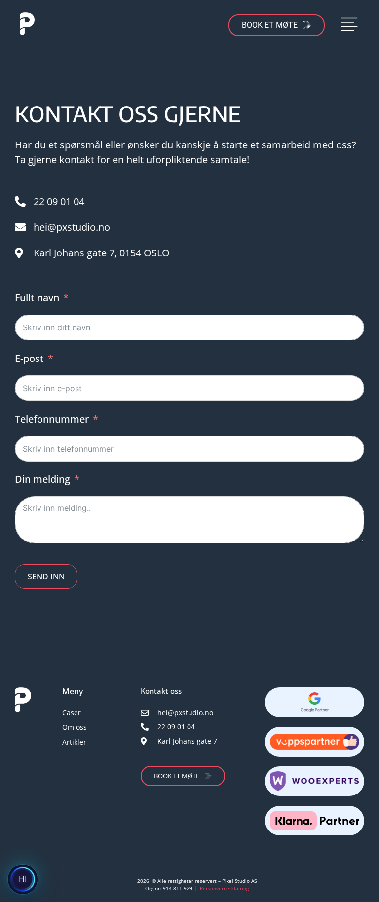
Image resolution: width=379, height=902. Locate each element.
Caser (71, 712)
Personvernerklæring (224, 888)
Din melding (42, 479)
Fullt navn (37, 297)
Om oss (74, 727)
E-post (29, 358)
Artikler (74, 742)
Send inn (46, 576)
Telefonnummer (52, 419)
